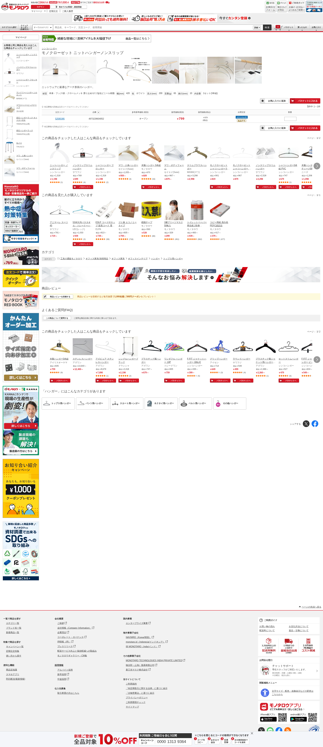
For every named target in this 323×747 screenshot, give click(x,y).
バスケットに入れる (308, 101)
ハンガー (155, 258)
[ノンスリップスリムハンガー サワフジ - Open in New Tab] (83, 153)
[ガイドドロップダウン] (297, 8)
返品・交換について (299, 630)
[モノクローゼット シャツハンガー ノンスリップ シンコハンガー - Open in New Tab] (243, 153)
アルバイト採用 (65, 670)
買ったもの (302, 27)
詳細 (256, 28)
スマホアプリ (12, 674)
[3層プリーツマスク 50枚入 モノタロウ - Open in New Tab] (174, 210)
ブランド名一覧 (13, 628)
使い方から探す (13, 656)
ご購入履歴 (67, 11)
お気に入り (316, 27)
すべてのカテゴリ (41, 27)
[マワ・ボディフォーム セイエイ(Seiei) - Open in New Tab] (174, 153)
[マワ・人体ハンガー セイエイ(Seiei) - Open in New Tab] (128, 153)
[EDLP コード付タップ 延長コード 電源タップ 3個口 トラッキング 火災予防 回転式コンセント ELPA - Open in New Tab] (106, 210)
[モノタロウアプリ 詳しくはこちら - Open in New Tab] (289, 706)
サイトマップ (132, 707)
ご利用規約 (131, 684)
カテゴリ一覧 (12, 623)
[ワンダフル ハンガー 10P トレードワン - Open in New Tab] (174, 346)
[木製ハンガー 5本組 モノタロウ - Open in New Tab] (151, 153)
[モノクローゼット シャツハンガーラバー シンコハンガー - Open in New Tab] (220, 153)
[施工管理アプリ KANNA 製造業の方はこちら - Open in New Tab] (21, 454)
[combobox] (153, 27)
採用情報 (59, 665)
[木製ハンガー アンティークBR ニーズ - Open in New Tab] (311, 153)
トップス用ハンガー (173, 258)
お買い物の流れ (267, 626)
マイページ (36, 11)
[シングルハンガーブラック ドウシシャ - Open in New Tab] (128, 346)
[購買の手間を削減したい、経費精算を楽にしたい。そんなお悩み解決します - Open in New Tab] (181, 274)
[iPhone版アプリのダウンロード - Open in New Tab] (273, 718)
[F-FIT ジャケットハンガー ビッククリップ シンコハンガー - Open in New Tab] (311, 346)
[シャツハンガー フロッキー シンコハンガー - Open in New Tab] (106, 153)
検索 (267, 27)
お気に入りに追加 (277, 101)
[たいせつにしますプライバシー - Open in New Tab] (314, 731)
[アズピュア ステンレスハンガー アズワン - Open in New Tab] (106, 346)
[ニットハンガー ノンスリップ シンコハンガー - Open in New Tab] (60, 153)
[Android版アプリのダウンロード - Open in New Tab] (304, 718)
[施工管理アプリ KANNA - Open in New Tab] (21, 428)
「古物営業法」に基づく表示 (140, 693)
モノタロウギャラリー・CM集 (72, 655)
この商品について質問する (57, 318)
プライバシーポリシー (137, 697)
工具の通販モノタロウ (71, 258)
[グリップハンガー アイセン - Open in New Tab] (220, 346)
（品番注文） (24, 27)
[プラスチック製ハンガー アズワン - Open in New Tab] (151, 346)
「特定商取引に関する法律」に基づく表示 (146, 688)
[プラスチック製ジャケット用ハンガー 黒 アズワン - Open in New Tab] (266, 346)
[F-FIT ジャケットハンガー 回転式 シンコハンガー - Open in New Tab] (197, 346)
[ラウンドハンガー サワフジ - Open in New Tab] (243, 346)
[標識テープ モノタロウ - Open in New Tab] (151, 210)
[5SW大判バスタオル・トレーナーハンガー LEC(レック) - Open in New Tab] (83, 210)
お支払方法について (299, 626)
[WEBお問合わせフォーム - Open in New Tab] (270, 6)
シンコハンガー (49, 48)
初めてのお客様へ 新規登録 (70, 7)
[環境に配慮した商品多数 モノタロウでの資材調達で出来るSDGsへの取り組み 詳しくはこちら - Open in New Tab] (21, 579)
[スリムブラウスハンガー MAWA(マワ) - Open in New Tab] (197, 153)
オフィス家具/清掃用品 (97, 258)
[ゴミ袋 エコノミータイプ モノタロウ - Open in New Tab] (128, 210)
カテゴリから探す (9, 27)
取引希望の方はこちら (68, 693)
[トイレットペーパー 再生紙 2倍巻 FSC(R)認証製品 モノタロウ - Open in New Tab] (197, 210)
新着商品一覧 (12, 632)
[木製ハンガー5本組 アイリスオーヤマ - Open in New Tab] (60, 346)
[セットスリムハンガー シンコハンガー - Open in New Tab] (289, 346)
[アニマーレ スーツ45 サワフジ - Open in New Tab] (60, 210)
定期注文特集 (12, 651)
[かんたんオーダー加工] (21, 381)
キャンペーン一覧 (15, 646)
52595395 (60, 119)
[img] (16, 7)
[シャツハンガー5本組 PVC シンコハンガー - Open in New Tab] (289, 153)
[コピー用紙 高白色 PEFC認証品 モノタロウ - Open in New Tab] (220, 210)
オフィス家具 (118, 258)
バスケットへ (85, 187)
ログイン (40, 7)
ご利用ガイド (270, 620)
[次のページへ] (317, 166)
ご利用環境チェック (136, 702)
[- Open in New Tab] (269, 646)
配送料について (267, 630)
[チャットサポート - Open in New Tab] (282, 6)
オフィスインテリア (138, 258)
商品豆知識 (11, 669)
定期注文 (53, 11)
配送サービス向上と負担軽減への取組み (77, 651)
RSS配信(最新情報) (15, 679)
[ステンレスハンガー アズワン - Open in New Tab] (83, 346)
